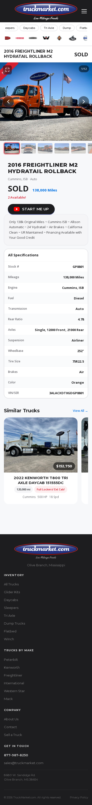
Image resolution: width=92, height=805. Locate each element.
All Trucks (11, 584)
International (14, 683)
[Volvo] (86, 38)
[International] (59, 38)
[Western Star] (46, 38)
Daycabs (29, 28)
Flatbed (10, 631)
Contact (10, 727)
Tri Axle (49, 28)
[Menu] (84, 11)
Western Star (14, 691)
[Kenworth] (20, 38)
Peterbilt (11, 660)
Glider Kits (12, 592)
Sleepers (11, 608)
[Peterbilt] (6, 38)
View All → (80, 410)
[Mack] (73, 38)
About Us (11, 719)
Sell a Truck (13, 735)
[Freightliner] (33, 38)
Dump (67, 28)
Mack (8, 699)
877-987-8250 (16, 755)
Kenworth (12, 667)
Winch (9, 639)
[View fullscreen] (7, 69)
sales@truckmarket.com (23, 763)
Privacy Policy (79, 797)
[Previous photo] (8, 101)
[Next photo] (83, 101)
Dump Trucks (14, 623)
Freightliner (13, 675)
